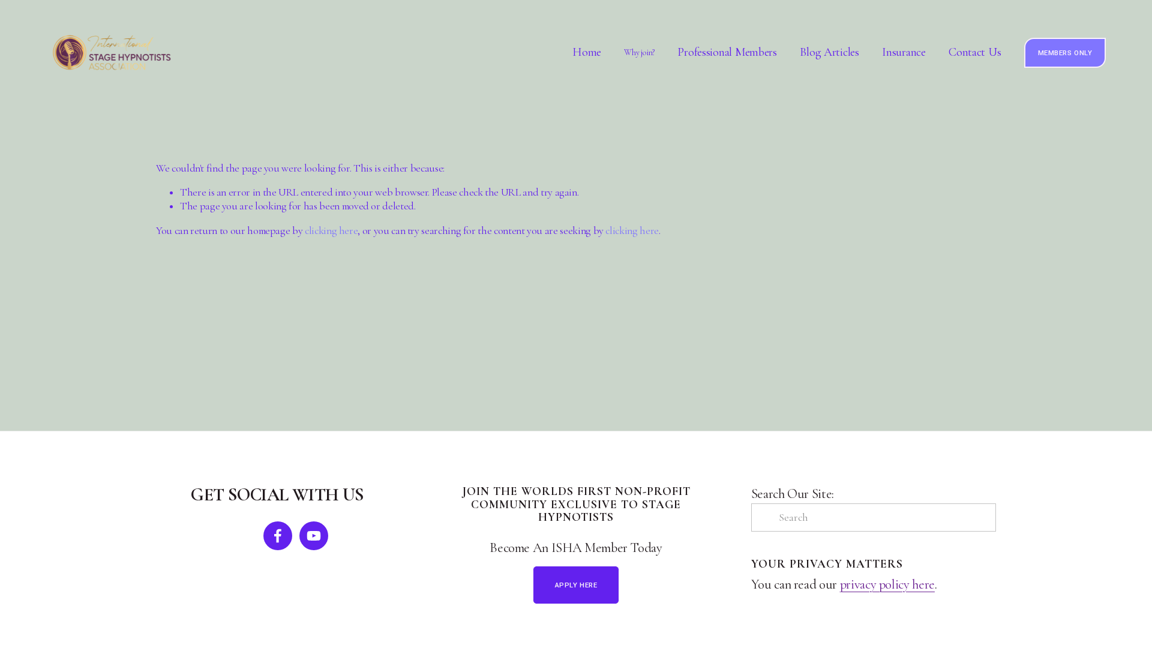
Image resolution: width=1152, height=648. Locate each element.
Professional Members (727, 52)
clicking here (331, 230)
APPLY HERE (576, 585)
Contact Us (975, 52)
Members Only (1065, 53)
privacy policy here (887, 584)
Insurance (904, 52)
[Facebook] (277, 535)
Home (586, 52)
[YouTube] (313, 535)
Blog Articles (829, 52)
